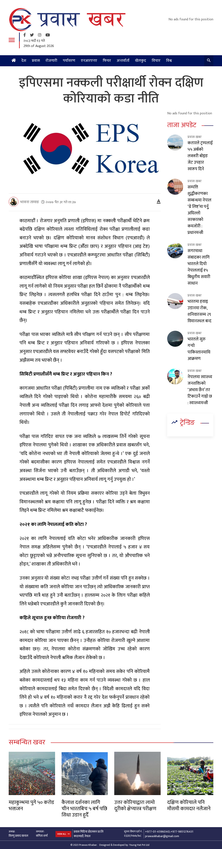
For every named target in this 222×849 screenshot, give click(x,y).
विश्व (169, 60)
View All (62, 834)
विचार (156, 60)
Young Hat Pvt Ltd (139, 845)
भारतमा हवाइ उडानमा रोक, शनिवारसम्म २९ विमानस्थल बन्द (199, 311)
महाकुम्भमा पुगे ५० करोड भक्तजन (31, 805)
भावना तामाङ (29, 202)
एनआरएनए (89, 60)
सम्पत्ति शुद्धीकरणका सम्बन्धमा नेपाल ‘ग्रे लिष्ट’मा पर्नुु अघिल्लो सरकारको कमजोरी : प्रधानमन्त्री (199, 209)
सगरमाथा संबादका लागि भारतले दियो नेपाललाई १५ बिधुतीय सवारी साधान (199, 267)
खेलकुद (140, 60)
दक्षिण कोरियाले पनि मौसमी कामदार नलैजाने (189, 805)
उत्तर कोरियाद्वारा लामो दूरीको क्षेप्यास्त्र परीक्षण (135, 805)
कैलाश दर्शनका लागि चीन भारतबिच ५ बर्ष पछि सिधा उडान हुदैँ (84, 809)
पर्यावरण (69, 60)
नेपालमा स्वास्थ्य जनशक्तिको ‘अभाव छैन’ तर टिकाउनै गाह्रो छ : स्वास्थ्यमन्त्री (200, 390)
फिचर (107, 60)
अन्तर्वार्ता (123, 60)
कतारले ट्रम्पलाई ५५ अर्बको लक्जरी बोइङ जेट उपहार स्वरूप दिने (200, 156)
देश (23, 60)
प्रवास (36, 60)
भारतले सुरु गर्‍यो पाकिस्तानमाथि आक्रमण (199, 348)
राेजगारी (51, 60)
